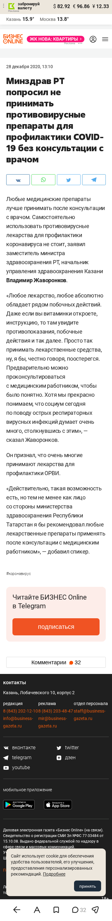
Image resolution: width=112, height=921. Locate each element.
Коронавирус (18, 574)
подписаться (56, 626)
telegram (21, 757)
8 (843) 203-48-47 (55, 710)
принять (87, 886)
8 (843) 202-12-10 (20, 710)
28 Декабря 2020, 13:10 (29, 66)
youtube (20, 767)
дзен (70, 757)
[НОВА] (54, 39)
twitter (71, 747)
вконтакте (23, 747)
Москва (48, 19)
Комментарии (56, 662)
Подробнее (54, 874)
